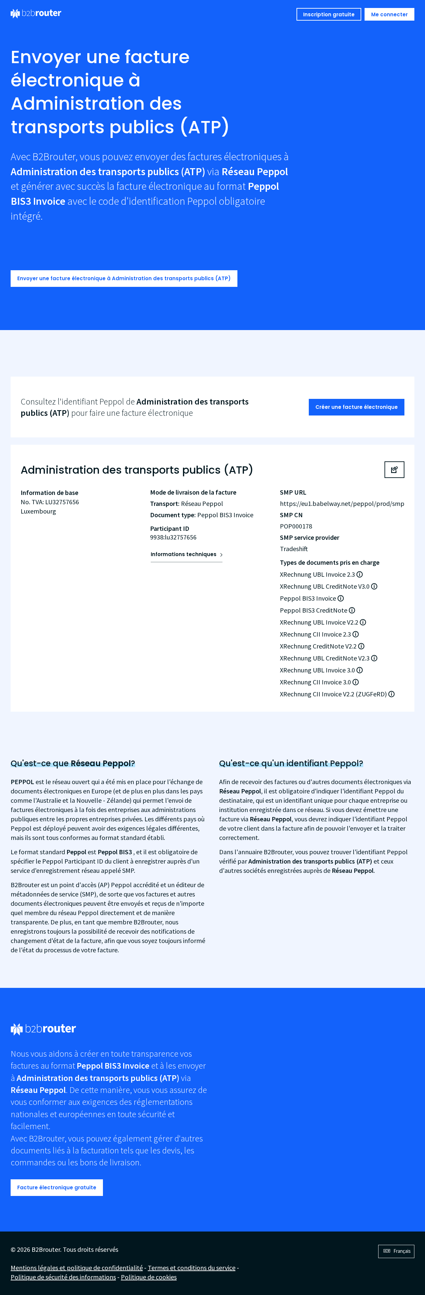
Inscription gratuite (329, 14)
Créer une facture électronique (356, 407)
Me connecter (389, 14)
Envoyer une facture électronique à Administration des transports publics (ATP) (124, 278)
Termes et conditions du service (191, 1267)
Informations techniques (183, 554)
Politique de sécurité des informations (63, 1277)
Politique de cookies (149, 1277)
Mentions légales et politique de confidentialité (77, 1267)
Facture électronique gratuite (56, 1187)
